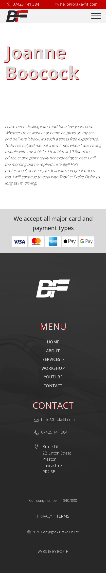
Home (53, 342)
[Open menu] (96, 16)
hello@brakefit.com (58, 419)
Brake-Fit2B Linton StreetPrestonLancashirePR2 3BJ (56, 459)
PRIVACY (45, 516)
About (53, 351)
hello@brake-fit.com (79, 4)
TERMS (62, 516)
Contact (53, 385)
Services (51, 359)
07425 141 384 (26, 4)
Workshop (53, 368)
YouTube (53, 377)
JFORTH (63, 551)
